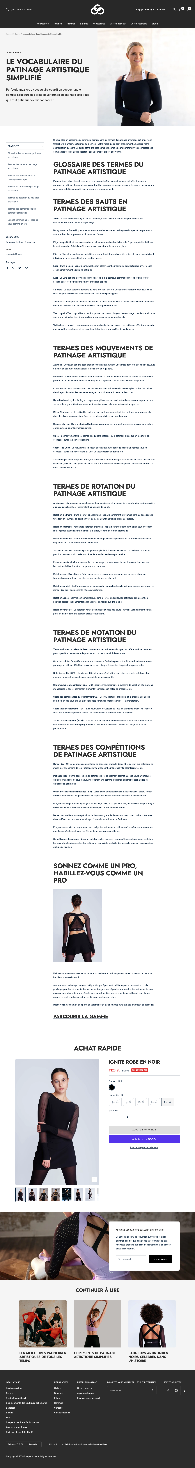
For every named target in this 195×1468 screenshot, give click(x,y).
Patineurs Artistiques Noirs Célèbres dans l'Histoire (148, 1357)
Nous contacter (85, 1388)
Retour (9, 1393)
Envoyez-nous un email (88, 1398)
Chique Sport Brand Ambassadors (22, 1422)
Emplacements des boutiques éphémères (26, 1402)
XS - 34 (115, 1102)
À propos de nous (85, 1393)
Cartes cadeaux (62, 1412)
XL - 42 (167, 1102)
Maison (57, 1388)
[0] (187, 9)
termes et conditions (16, 1427)
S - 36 (128, 1102)
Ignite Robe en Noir (134, 1061)
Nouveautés (43, 23)
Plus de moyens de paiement (144, 1147)
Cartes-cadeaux (118, 23)
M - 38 (141, 1102)
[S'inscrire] (152, 1390)
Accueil (9, 34)
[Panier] (180, 9)
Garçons (58, 1407)
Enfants (84, 23)
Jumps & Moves (13, 53)
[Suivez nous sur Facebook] (168, 1390)
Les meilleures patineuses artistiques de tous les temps (42, 1357)
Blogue (9, 1412)
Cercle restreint (139, 23)
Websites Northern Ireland (76, 1444)
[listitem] (7, 268)
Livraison (10, 1407)
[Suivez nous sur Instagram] (176, 1390)
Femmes (57, 23)
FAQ (8, 1417)
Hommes (71, 23)
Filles (57, 1398)
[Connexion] (174, 9)
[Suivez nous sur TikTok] (185, 1390)
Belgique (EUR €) (144, 9)
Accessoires (99, 23)
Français (161, 9)
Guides (17, 34)
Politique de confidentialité (19, 1432)
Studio (155, 23)
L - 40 (154, 1102)
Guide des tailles (14, 1388)
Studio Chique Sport (16, 1398)
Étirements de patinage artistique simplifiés (95, 1355)
